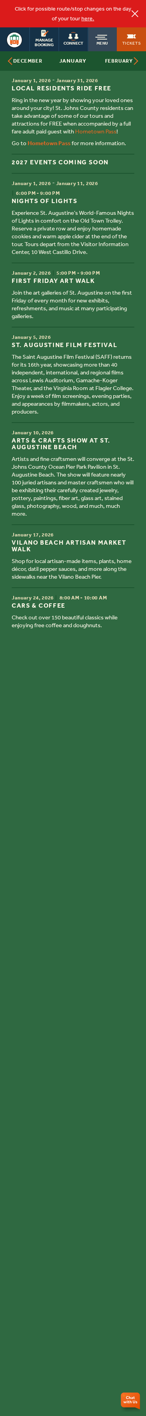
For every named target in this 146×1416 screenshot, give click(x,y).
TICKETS (131, 43)
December (27, 61)
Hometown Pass (95, 131)
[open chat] (131, 1402)
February (119, 61)
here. (87, 18)
